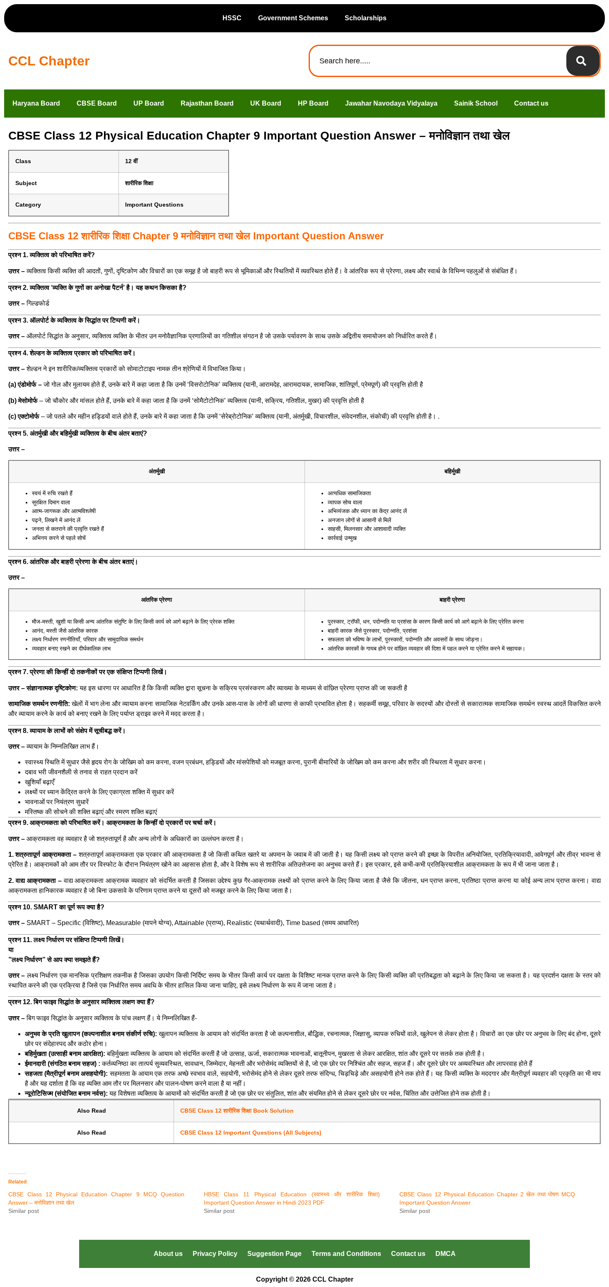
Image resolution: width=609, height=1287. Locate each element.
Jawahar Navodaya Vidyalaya (391, 103)
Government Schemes (293, 18)
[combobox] (438, 61)
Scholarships (366, 18)
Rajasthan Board (207, 103)
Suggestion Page (274, 1253)
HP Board (313, 103)
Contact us (531, 103)
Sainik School (476, 103)
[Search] (582, 61)
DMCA (445, 1253)
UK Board (265, 103)
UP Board (148, 103)
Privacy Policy (215, 1253)
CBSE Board (97, 103)
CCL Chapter (48, 60)
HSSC (232, 18)
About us (168, 1253)
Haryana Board (36, 103)
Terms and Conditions (346, 1253)
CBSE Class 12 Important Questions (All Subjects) (250, 1132)
